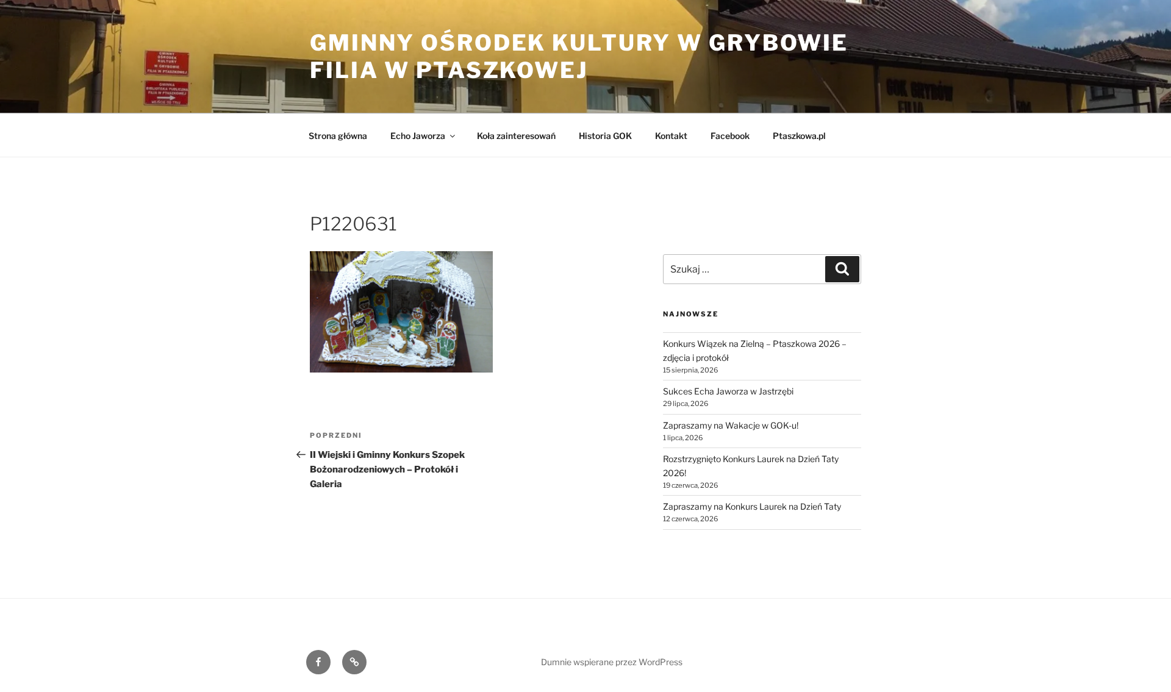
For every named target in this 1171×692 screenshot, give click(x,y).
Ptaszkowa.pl (799, 135)
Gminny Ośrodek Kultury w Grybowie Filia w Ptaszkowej (579, 56)
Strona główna (338, 135)
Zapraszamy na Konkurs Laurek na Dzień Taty (752, 506)
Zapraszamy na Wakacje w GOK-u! (730, 425)
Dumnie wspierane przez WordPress (611, 662)
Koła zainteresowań (516, 135)
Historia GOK (605, 135)
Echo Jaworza (417, 135)
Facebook (730, 135)
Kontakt (671, 135)
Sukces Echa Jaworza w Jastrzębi (728, 391)
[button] (401, 312)
